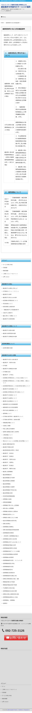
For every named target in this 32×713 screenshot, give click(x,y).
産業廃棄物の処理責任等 (9, 572)
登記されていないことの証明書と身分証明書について (16, 441)
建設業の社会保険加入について (10, 401)
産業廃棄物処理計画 (8, 569)
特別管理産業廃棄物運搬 (9, 496)
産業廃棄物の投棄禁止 (8, 526)
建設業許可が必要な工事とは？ (10, 288)
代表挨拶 (5, 267)
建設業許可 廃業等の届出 (9, 468)
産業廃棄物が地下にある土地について (12, 542)
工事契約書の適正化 (8, 438)
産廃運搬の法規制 (7, 499)
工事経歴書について (8, 435)
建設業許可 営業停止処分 (9, 459)
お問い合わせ (6, 276)
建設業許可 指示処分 (8, 453)
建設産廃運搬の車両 (8, 493)
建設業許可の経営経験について (10, 389)
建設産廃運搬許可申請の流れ (10, 490)
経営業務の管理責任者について (10, 300)
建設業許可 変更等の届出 (9, 362)
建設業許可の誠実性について (10, 398)
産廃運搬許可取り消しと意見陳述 (11, 505)
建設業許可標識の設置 (8, 447)
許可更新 (5, 365)
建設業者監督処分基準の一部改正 (11, 450)
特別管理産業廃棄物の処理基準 (10, 554)
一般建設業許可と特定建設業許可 (11, 309)
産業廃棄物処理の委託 (8, 566)
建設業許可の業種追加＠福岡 (10, 336)
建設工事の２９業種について (10, 315)
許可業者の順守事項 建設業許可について (13, 416)
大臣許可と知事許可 (8, 312)
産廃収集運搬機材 (7, 502)
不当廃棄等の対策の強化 (9, 588)
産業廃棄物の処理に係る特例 (10, 539)
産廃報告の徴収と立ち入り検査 (10, 517)
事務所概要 (5, 270)
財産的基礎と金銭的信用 (9, 306)
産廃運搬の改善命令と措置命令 (10, 511)
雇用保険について (7, 413)
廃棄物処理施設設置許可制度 (10, 585)
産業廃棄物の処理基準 (8, 557)
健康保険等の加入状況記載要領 (10, 407)
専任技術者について (8, 303)
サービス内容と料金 (8, 264)
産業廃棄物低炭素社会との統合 (10, 597)
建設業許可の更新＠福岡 (9, 330)
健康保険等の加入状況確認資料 (10, 404)
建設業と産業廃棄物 (8, 471)
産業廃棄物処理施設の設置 (9, 545)
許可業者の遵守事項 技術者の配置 (11, 419)
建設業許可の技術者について (10, 395)
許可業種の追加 (6, 371)
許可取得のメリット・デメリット (11, 291)
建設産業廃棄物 (6, 484)
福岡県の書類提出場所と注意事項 (11, 431)
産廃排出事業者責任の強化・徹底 (11, 578)
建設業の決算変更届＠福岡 (9, 333)
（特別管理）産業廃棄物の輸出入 (11, 536)
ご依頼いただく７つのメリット (10, 273)
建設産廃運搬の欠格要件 (9, 487)
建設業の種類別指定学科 (9, 444)
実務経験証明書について (9, 422)
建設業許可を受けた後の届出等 (10, 359)
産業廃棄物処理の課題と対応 (10, 575)
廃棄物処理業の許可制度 (9, 582)
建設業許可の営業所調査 (9, 319)
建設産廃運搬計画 (7, 474)
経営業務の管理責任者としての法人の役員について (15, 377)
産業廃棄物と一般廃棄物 (9, 600)
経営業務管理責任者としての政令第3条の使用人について (16, 386)
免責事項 (5, 603)
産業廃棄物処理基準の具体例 (10, 548)
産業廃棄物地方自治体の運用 (10, 591)
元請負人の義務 (6, 425)
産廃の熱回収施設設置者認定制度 (11, 529)
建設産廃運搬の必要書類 (9, 480)
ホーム (3, 686)
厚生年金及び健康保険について (10, 410)
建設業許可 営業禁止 (8, 462)
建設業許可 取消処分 (8, 465)
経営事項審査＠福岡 (8, 348)
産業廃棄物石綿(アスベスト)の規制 (11, 551)
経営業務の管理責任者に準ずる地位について (13, 392)
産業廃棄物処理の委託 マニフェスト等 (12, 560)
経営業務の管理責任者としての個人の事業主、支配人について (16, 381)
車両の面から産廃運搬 (8, 508)
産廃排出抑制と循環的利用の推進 (11, 594)
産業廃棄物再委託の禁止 (9, 563)
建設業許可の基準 (7, 294)
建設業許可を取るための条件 (10, 297)
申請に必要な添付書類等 (9, 428)
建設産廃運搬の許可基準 (9, 477)
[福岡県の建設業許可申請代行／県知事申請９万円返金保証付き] (16, 6)
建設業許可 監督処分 (8, 456)
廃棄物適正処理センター (9, 514)
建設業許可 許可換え (8, 374)
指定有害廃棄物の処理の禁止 (10, 520)
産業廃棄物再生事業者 (8, 532)
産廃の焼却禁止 (6, 523)
